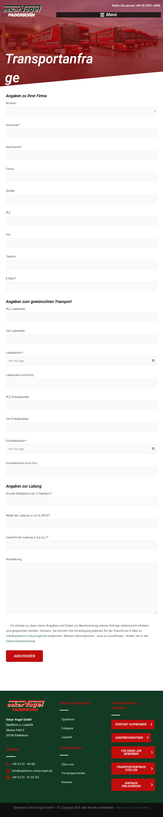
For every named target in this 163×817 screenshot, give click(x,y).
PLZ (8, 212)
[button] (108, 14)
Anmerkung (14, 559)
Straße (10, 190)
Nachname (14, 147)
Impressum (122, 807)
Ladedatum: (14, 352)
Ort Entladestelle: (17, 418)
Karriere (67, 782)
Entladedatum (16, 440)
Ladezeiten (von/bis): (20, 375)
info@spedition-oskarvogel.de (26, 636)
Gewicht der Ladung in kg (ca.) (27, 537)
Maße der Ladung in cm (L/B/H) (28, 515)
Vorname (13, 125)
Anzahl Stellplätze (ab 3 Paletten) (28, 493)
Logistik (67, 737)
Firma (10, 168)
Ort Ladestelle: (15, 330)
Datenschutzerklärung (20, 641)
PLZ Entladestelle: (18, 397)
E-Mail (11, 278)
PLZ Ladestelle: (16, 309)
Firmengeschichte (73, 773)
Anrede (11, 103)
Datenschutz (141, 807)
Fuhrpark (67, 728)
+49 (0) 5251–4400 (148, 5)
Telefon (11, 256)
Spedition (68, 719)
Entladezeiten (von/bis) (21, 463)
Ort (8, 234)
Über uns (68, 764)
